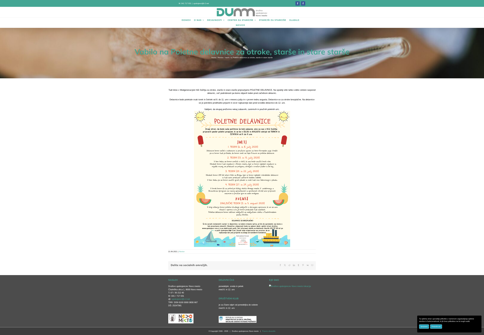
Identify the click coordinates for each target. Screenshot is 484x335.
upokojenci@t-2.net (201, 3)
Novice (182, 251)
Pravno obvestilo (268, 331)
